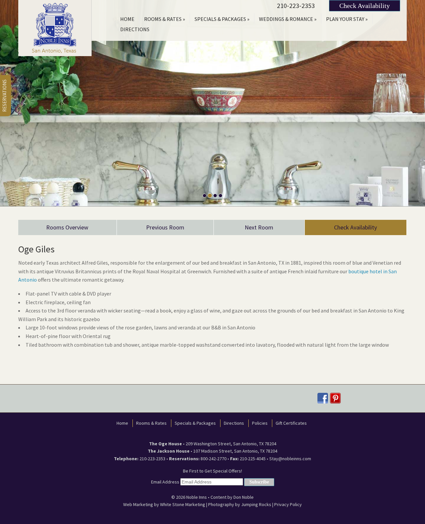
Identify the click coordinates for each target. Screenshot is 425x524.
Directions (134, 29)
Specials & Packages (222, 19)
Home (127, 19)
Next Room (259, 227)
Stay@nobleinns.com (290, 459)
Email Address (165, 482)
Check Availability (364, 5)
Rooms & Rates (164, 19)
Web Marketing (138, 504)
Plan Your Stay (347, 19)
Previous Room (165, 227)
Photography (221, 504)
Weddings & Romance (287, 19)
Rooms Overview (67, 227)
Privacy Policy (288, 504)
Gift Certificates (291, 423)
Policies (260, 423)
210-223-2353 (296, 5)
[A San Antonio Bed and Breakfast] (54, 27)
